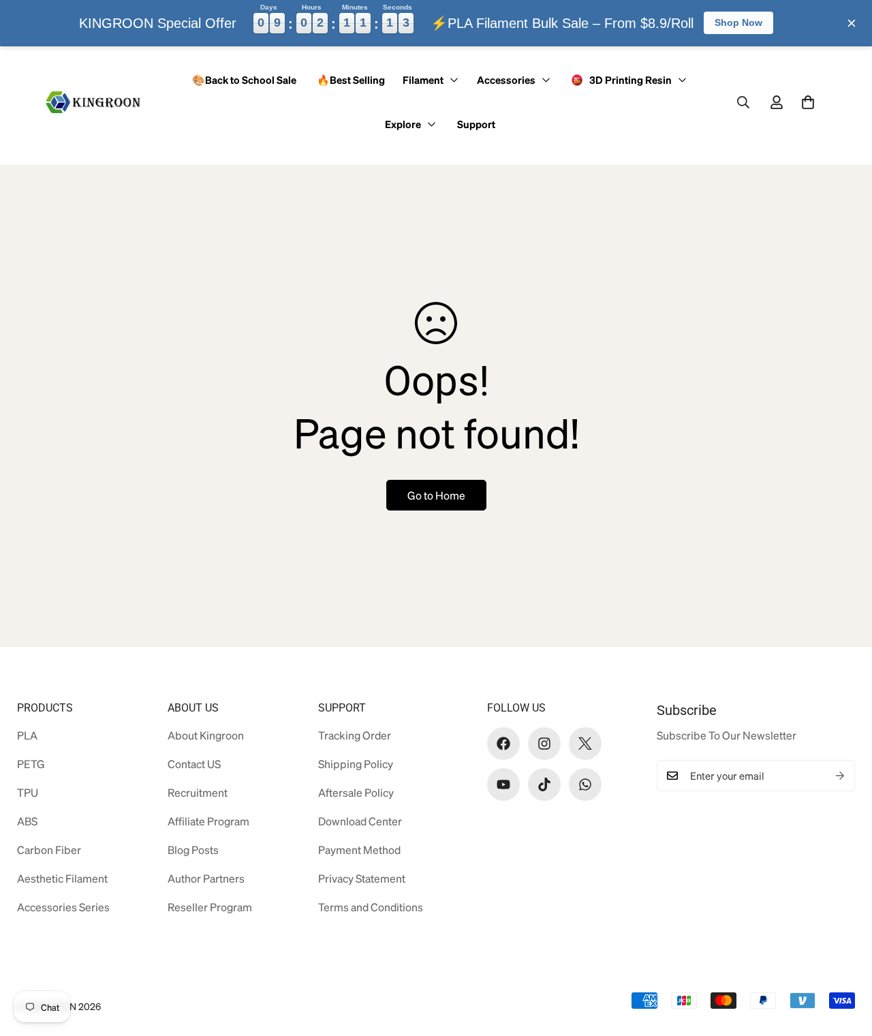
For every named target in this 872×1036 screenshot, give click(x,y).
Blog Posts (193, 849)
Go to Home (436, 495)
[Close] (851, 23)
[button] (808, 102)
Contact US (194, 764)
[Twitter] (585, 743)
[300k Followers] (503, 743)
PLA (27, 735)
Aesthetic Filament (62, 878)
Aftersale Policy (356, 792)
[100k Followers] (544, 743)
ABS (27, 821)
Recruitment (198, 792)
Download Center (360, 821)
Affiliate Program (208, 821)
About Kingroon (206, 735)
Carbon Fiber (49, 849)
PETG (31, 764)
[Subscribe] (840, 775)
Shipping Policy (355, 764)
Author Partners (206, 878)
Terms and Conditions (370, 907)
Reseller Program (210, 907)
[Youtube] (503, 784)
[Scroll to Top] (840, 961)
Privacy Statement (361, 878)
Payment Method (359, 849)
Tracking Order (354, 735)
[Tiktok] (544, 784)
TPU (27, 792)
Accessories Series (63, 907)
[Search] (743, 102)
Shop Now (738, 22)
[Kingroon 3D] (93, 102)
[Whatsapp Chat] (585, 784)
